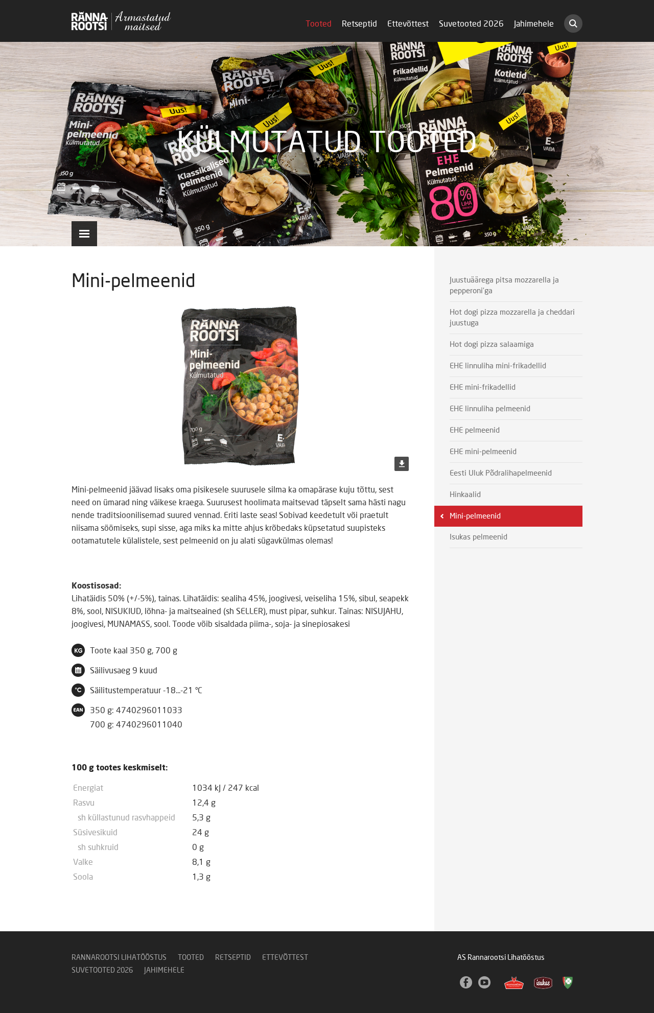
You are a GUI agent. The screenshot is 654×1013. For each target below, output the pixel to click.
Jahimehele (534, 24)
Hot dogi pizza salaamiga (492, 344)
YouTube (485, 983)
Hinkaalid (465, 495)
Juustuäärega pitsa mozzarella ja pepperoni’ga (504, 285)
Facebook (466, 983)
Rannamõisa (514, 983)
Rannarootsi (121, 20)
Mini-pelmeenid (475, 516)
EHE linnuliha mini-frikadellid (498, 366)
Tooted (319, 24)
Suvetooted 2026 (471, 24)
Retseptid (359, 24)
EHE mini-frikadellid (483, 387)
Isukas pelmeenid (478, 537)
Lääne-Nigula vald (569, 983)
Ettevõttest (408, 24)
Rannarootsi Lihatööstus (119, 957)
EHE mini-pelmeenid (483, 452)
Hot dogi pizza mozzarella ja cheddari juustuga (512, 318)
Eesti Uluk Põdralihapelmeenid (501, 473)
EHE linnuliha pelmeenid (490, 409)
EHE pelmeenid (475, 430)
